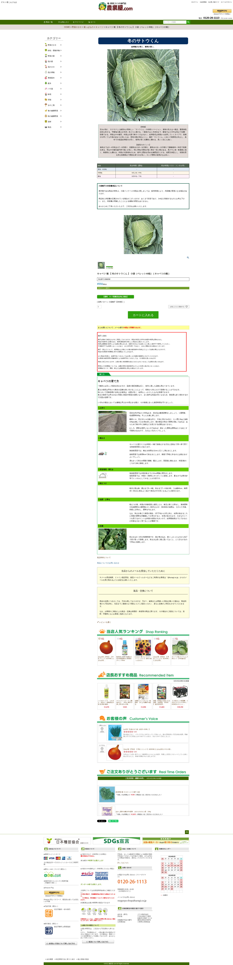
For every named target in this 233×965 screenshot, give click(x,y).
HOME (67, 27)
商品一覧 (49, 22)
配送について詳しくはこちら (98, 941)
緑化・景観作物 (54, 50)
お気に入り (64, 22)
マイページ (79, 22)
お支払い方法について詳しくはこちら (61, 943)
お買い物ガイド (214, 2)
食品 (49, 127)
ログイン (195, 2)
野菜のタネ (77, 27)
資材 (49, 122)
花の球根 (51, 72)
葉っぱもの (88, 27)
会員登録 (204, 2)
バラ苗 (50, 89)
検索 (188, 22)
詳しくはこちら (123, 863)
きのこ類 (51, 105)
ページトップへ (187, 832)
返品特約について (104, 557)
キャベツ (99, 27)
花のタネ (51, 67)
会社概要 (50, 959)
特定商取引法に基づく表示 (65, 959)
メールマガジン (227, 2)
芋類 (49, 100)
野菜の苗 (51, 56)
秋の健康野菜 (53, 116)
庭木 (49, 83)
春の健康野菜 (53, 111)
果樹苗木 (51, 78)
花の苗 (50, 61)
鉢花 (49, 94)
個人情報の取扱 (83, 959)
